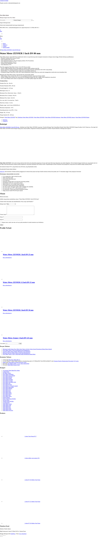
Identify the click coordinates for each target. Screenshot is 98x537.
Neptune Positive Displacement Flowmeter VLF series (66, 361)
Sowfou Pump (6, 400)
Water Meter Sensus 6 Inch (13, 365)
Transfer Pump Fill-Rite (8, 401)
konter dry (2, 171)
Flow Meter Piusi (7, 391)
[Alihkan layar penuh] (2, 535)
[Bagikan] (3, 535)
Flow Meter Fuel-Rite (8, 379)
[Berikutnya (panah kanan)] (2, 536)
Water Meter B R (7, 406)
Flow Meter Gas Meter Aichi (9, 382)
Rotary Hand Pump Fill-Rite (9, 398)
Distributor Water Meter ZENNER (25, 117)
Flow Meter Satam (7, 392)
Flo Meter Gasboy (7, 373)
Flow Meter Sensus (7, 393)
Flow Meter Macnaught (8, 387)
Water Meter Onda (7, 409)
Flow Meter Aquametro (8, 374)
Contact (4, 46)
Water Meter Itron (7, 407)
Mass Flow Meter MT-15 (14, 359)
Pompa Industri (6, 397)
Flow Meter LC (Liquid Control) (10, 386)
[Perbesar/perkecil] (0, 535)
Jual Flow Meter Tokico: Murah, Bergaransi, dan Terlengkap (16, 351)
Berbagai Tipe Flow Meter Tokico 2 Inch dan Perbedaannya (16, 353)
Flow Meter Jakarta (4, 15)
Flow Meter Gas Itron (8, 380)
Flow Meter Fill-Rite (7, 377)
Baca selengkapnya (7, 257)
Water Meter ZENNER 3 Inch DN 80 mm (9, 127)
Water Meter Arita (7, 405)
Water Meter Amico (7, 404)
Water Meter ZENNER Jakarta (68, 117)
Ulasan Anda (3, 214)
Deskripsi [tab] (5, 119)
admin (4, 362)
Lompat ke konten (4, 0)
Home (4, 43)
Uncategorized (6, 402)
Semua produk (6, 47)
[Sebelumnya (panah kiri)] (0, 536)
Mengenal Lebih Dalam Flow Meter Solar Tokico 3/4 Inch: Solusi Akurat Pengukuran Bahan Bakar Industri (27, 349)
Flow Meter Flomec (7, 378)
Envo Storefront (22, 533)
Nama (2, 217)
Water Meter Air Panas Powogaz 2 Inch (17, 362)
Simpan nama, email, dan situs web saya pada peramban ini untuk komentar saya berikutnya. (23, 222)
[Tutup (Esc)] (4, 535)
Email (2, 219)
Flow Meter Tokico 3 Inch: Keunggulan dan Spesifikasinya (16, 350)
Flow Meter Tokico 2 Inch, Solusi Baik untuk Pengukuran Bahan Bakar (19, 354)
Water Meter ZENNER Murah (82, 117)
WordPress (12, 533)
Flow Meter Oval (7, 389)
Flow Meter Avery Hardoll (9, 375)
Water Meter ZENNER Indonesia (52, 117)
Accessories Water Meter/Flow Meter (11, 370)
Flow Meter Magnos (7, 388)
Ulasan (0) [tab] (5, 121)
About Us (5, 44)
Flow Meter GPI (6, 383)
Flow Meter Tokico (7, 396)
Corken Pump (6, 371)
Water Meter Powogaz (8, 410)
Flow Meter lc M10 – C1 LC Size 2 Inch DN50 (18, 363)
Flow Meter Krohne (7, 384)
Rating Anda (3, 204)
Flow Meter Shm (7, 395)
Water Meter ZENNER (10, 117)
